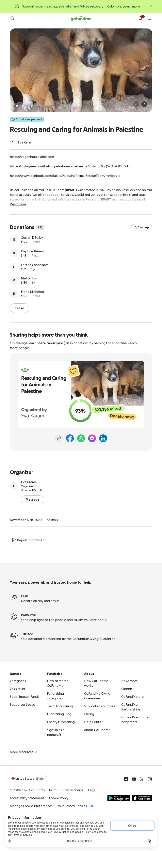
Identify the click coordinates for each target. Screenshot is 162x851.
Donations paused (29, 119)
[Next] (144, 104)
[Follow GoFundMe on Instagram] (150, 779)
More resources (21, 751)
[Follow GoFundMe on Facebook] (126, 779)
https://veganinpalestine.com (32, 157)
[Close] (151, 6)
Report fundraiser (30, 540)
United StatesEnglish (30, 778)
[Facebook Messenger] (92, 438)
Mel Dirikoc (29, 292)
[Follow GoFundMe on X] (142, 779)
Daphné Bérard (32, 265)
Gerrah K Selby (32, 251)
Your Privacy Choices (72, 805)
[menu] (150, 18)
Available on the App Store (142, 797)
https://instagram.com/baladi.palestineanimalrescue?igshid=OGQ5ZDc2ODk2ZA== (71, 166)
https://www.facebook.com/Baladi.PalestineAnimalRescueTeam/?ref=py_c (65, 175)
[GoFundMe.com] (81, 18)
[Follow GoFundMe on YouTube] (134, 779)
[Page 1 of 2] (17, 106)
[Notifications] (140, 18)
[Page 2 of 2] (20, 106)
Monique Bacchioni (35, 237)
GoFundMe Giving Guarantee (94, 638)
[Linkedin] (103, 438)
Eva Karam (29, 481)
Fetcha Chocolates (35, 278)
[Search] (12, 18)
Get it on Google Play (118, 797)
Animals (52, 519)
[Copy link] (59, 438)
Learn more (131, 6)
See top (143, 227)
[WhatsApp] (81, 438)
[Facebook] (70, 438)
